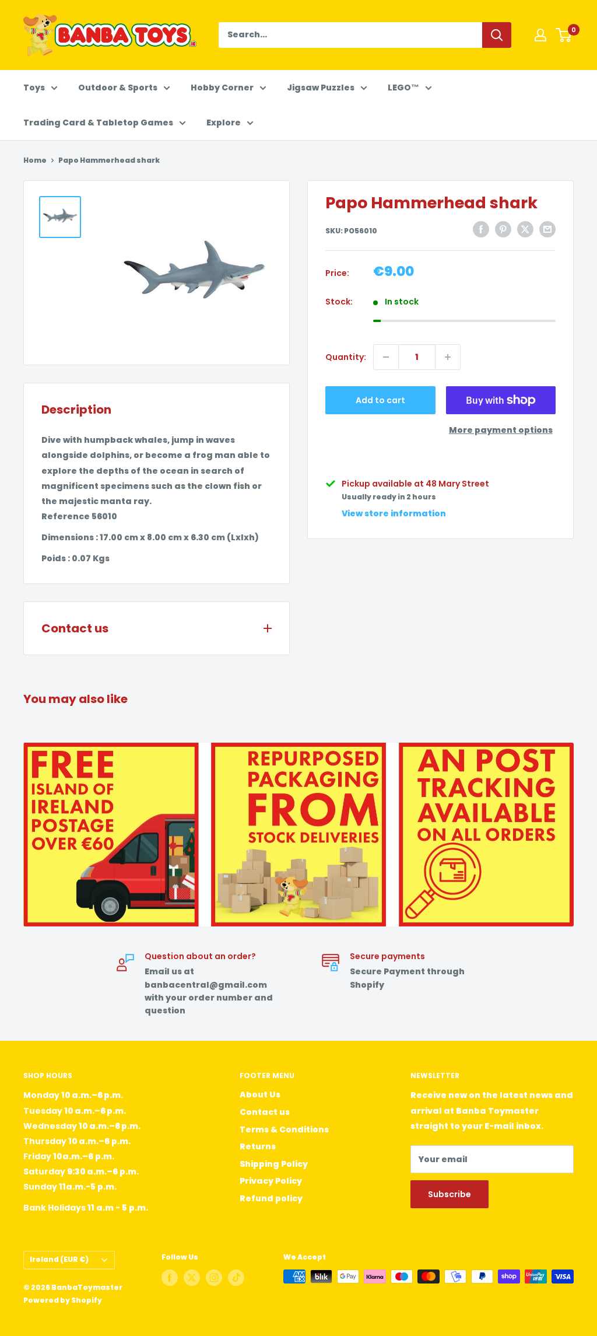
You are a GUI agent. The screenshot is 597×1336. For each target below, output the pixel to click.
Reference (65, 516)
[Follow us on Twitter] (192, 1277)
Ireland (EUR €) (59, 1259)
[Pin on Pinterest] (503, 229)
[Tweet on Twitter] (525, 229)
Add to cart (380, 400)
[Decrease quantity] (386, 357)
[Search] (496, 35)
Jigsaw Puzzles (320, 87)
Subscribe (449, 1194)
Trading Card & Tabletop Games (98, 122)
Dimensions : (69, 537)
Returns (258, 1146)
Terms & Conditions (284, 1129)
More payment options (501, 430)
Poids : (55, 558)
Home (35, 160)
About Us (260, 1094)
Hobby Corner (222, 87)
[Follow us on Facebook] (169, 1277)
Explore (223, 122)
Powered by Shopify (62, 1300)
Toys (34, 87)
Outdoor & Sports (117, 87)
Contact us (265, 1112)
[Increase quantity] (448, 357)
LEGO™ (403, 87)
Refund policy (271, 1198)
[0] (564, 35)
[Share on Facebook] (481, 229)
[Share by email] (547, 229)
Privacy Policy (271, 1181)
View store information (394, 513)
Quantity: (345, 357)
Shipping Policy (274, 1164)
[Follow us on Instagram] (214, 1277)
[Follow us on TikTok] (236, 1277)
